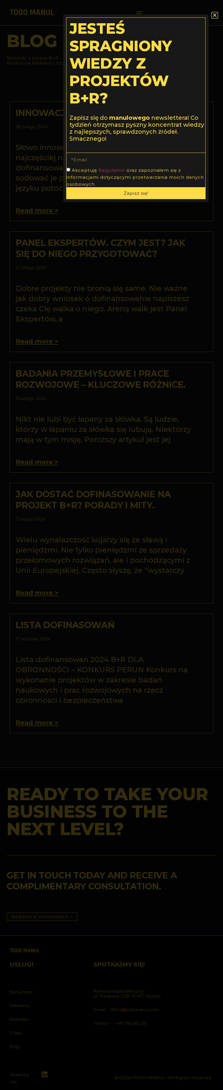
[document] (111, 545)
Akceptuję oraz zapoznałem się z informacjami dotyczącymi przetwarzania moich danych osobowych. (135, 177)
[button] (214, 15)
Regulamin (111, 170)
